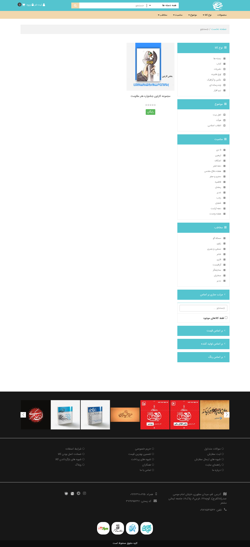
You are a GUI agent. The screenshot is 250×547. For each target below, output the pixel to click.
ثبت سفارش (214, 454)
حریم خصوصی (143, 449)
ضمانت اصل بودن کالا (69, 454)
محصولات (222, 15)
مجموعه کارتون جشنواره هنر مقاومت (150, 96)
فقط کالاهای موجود (214, 318)
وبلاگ (78, 465)
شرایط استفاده (73, 449)
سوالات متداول (212, 449)
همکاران (146, 465)
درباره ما (216, 470)
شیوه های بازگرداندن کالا (68, 459)
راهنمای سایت (213, 465)
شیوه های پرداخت (141, 459)
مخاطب (163, 15)
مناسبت (178, 15)
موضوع (193, 15)
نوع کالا (208, 15)
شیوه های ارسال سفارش (208, 459)
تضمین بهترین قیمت (139, 454)
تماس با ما (145, 470)
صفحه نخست (219, 29)
